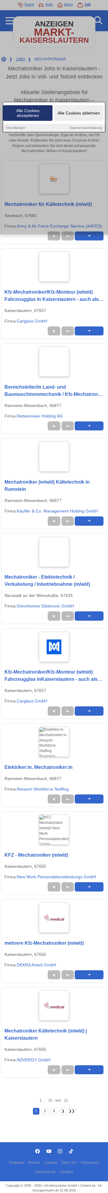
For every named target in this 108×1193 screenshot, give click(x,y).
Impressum (90, 1163)
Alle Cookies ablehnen (79, 113)
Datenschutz (45, 1172)
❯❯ (72, 1111)
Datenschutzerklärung (86, 128)
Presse (34, 1163)
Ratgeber (16, 1163)
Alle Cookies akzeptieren (28, 113)
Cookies (66, 1172)
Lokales (50, 1163)
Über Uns (69, 1163)
